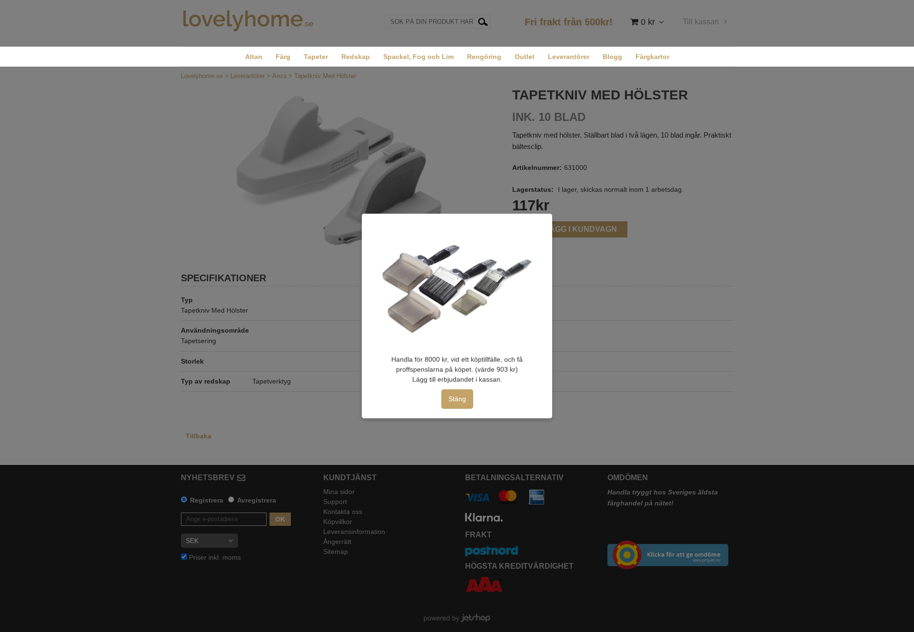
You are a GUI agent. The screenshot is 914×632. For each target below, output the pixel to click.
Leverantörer (568, 56)
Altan (253, 56)
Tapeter (316, 56)
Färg (283, 56)
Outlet (525, 56)
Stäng (457, 399)
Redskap (355, 56)
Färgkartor (652, 56)
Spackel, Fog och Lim (418, 56)
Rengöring (484, 56)
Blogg (612, 56)
